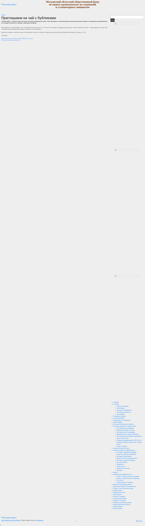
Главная (116, 402)
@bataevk (139, 521)
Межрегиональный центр (121, 504)
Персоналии (121, 408)
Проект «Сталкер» (119, 500)
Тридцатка (120, 464)
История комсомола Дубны (126, 460)
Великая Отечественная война (127, 458)
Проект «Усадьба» (119, 496)
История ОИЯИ (122, 462)
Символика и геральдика (121, 420)
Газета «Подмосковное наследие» (128, 476)
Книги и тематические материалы (128, 478)
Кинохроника (117, 508)
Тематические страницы (125, 482)
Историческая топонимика (126, 432)
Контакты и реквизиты (124, 410)
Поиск (112, 20)
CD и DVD (120, 480)
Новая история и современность (124, 450)
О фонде (116, 404)
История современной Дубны (127, 452)
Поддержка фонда (119, 416)
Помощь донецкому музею (122, 502)
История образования (124, 456)
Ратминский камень (120, 498)
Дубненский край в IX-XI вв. (126, 430)
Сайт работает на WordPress (11, 520)
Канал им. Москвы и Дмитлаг (126, 454)
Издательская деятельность (122, 474)
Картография (117, 422)
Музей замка (117, 490)
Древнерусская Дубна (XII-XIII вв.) (128, 434)
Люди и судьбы (122, 446)
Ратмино (119, 470)
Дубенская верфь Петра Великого (124, 486)
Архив (3, 15)
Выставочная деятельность (122, 484)
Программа (120, 414)
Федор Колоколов (119, 492)
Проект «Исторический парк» (123, 488)
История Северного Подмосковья (124, 426)
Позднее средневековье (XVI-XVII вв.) (129, 440)
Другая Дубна (118, 506)
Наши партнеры (118, 418)
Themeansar (39, 520)
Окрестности (121, 466)
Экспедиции (117, 494)
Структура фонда (122, 406)
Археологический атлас (121, 448)
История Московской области (123, 424)
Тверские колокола (123, 468)
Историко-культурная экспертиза (11, 40)
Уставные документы (124, 412)
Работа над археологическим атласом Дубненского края (16, 38)
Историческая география (125, 428)
